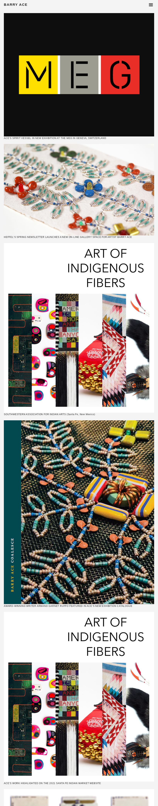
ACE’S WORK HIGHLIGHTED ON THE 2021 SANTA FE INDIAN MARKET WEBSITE (52, 783)
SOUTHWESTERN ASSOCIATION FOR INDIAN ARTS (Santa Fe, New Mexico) (49, 414)
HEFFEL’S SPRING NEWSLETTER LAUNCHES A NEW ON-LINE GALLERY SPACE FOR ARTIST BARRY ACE (68, 237)
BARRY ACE (16, 5)
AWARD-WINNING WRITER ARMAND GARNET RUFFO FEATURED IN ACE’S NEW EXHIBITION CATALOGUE (68, 606)
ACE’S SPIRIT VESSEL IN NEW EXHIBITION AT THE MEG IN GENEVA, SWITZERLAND (55, 138)
